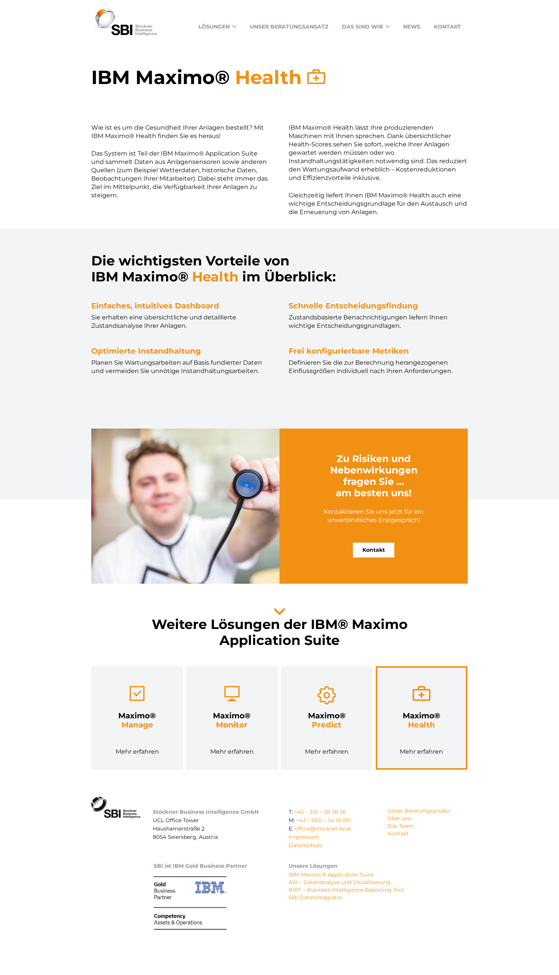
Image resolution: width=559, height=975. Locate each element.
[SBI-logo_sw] (116, 807)
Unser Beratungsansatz (418, 810)
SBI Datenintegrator (316, 897)
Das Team (400, 826)
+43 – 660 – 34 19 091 (323, 820)
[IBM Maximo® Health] (421, 718)
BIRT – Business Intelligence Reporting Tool (346, 889)
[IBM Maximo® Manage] (137, 718)
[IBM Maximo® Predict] (327, 718)
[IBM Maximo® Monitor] (231, 718)
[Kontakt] (374, 506)
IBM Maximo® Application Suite (331, 874)
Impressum (304, 837)
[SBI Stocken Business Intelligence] (124, 22)
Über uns (399, 818)
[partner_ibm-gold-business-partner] (190, 902)
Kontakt (398, 833)
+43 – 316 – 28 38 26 (320, 811)
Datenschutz (305, 845)
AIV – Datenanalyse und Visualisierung (340, 882)
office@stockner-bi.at (323, 828)
